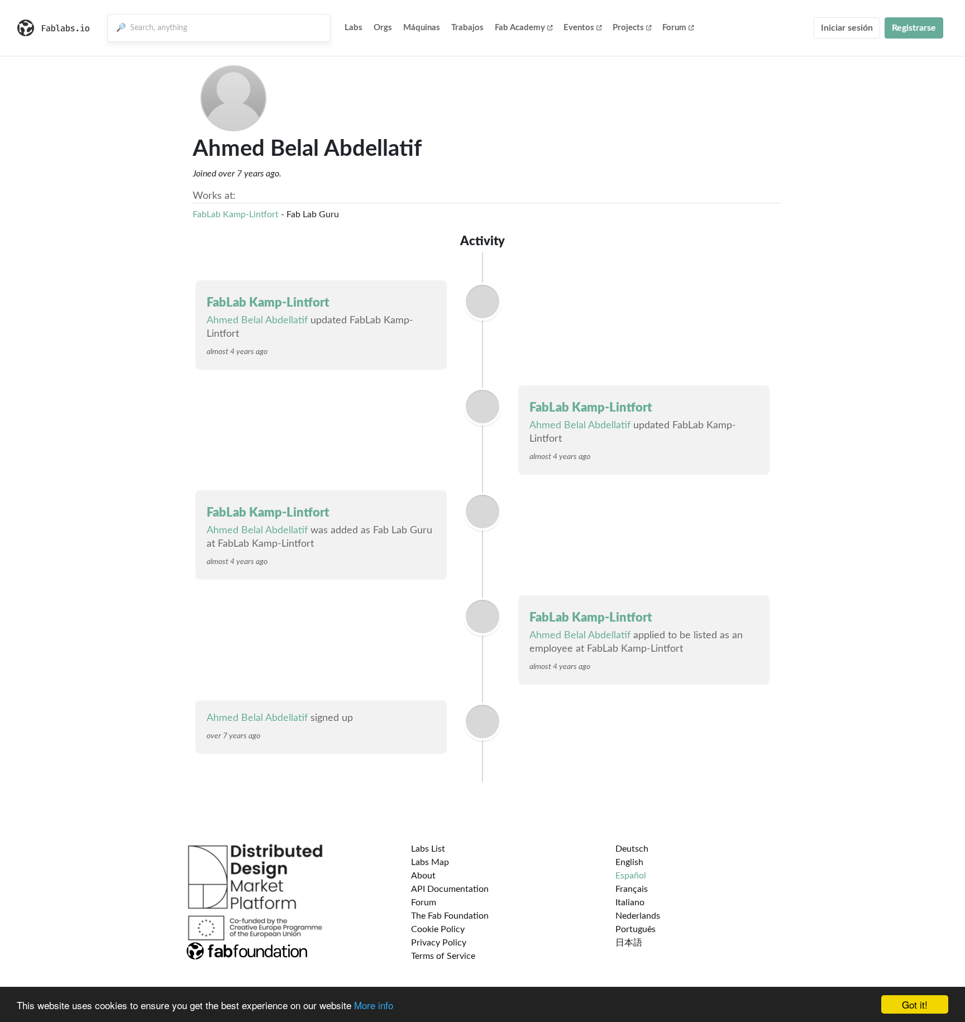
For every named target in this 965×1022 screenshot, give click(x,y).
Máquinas (421, 27)
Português (635, 929)
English (629, 862)
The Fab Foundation (450, 915)
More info (373, 1005)
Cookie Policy (438, 929)
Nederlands (637, 915)
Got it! (915, 1004)
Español (630, 875)
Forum (674, 27)
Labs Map (430, 862)
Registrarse (914, 27)
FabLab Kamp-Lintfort (236, 214)
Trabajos (467, 27)
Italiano (629, 902)
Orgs (383, 27)
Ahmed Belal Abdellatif (257, 321)
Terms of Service (443, 956)
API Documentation (450, 889)
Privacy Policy (438, 942)
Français (631, 889)
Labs (353, 27)
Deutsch (631, 848)
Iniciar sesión (847, 27)
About (423, 875)
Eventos (578, 27)
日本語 (628, 942)
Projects (628, 27)
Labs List (428, 848)
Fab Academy (520, 27)
